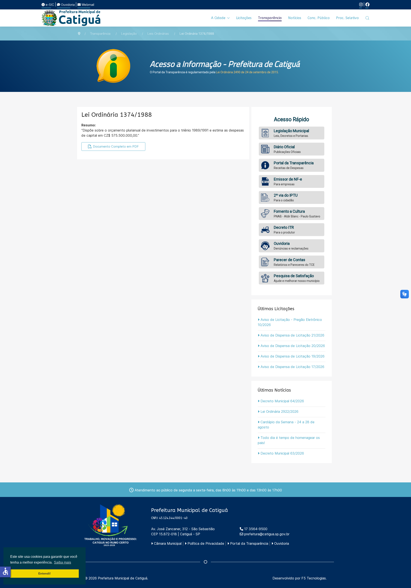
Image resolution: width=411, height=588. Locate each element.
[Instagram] (361, 4)
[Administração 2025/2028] (110, 525)
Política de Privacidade (205, 543)
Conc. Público (319, 18)
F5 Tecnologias (313, 578)
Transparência (270, 18)
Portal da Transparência (248, 543)
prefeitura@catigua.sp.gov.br (266, 534)
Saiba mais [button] (62, 562)
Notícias (294, 18)
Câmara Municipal (167, 543)
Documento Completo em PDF (115, 146)
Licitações (244, 18)
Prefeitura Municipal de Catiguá (122, 578)
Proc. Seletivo (347, 18)
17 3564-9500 (255, 529)
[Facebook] (367, 4)
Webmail (87, 5)
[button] (367, 18)
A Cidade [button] (218, 18)
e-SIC (49, 5)
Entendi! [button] (44, 573)
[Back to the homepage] (71, 18)
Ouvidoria (67, 5)
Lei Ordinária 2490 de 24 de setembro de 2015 (247, 72)
